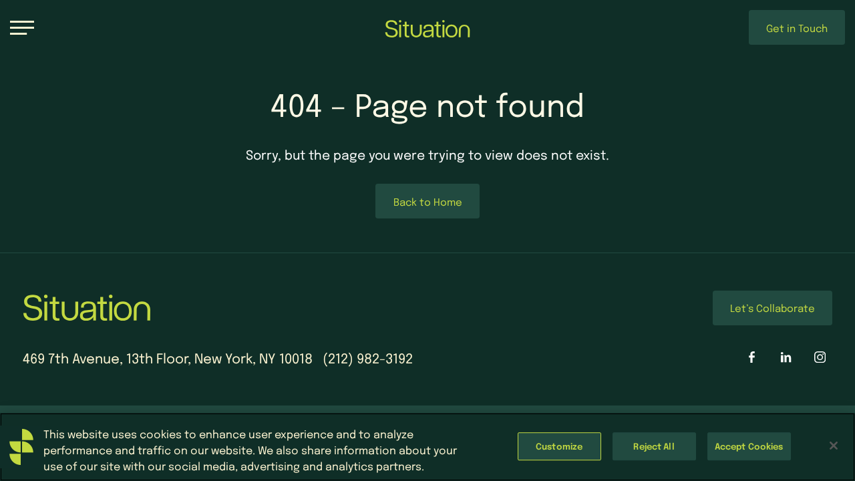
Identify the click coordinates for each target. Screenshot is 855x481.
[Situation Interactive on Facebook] (751, 357)
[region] (427, 447)
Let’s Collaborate (772, 307)
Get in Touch (797, 27)
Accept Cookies (749, 446)
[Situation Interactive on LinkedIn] (786, 357)
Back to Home (427, 201)
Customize (559, 446)
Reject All (653, 446)
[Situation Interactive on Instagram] (820, 357)
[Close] (833, 445)
